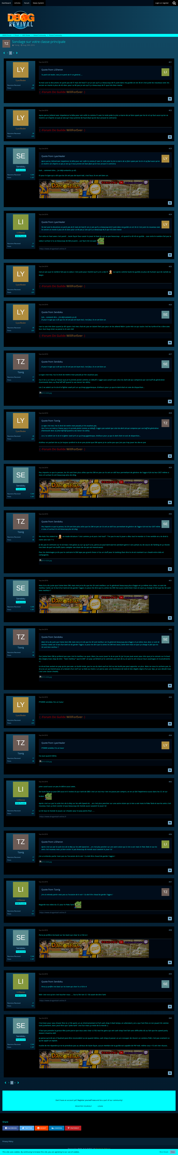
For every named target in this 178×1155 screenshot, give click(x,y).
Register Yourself (83, 1106)
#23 (170, 148)
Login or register (162, 3)
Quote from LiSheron (52, 69)
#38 (170, 930)
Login (100, 1106)
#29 (170, 467)
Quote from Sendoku (52, 312)
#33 (170, 697)
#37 (170, 882)
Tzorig (16, 45)
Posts (9, 88)
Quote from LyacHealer (53, 156)
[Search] (174, 3)
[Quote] (170, 99)
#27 (170, 354)
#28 (170, 413)
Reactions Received (13, 85)
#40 (170, 1018)
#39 (170, 974)
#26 (170, 304)
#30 (170, 514)
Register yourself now (87, 1100)
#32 (170, 629)
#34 (170, 735)
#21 (170, 62)
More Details (164, 1152)
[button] (10, 1128)
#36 (170, 834)
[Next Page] (17, 53)
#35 (170, 781)
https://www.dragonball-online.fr (52, 249)
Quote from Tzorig (50, 420)
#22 (170, 110)
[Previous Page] (4, 53)
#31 (170, 580)
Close (173, 1152)
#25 (170, 266)
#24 (170, 214)
